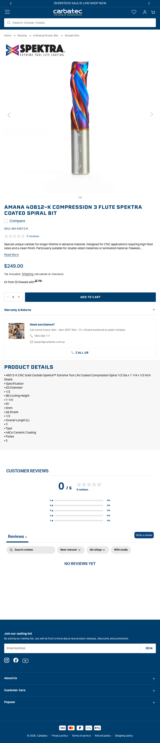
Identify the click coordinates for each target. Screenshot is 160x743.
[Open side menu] (7, 12)
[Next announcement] (149, 3)
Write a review (144, 535)
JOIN (149, 648)
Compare (17, 221)
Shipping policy (124, 735)
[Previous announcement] (10, 3)
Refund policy (103, 735)
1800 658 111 (42, 335)
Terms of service (81, 735)
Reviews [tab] (17, 537)
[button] (153, 12)
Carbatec (42, 735)
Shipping (28, 274)
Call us (82, 353)
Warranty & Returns (17, 310)
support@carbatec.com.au (49, 341)
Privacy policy (60, 735)
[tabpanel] (80, 577)
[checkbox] (121, 550)
